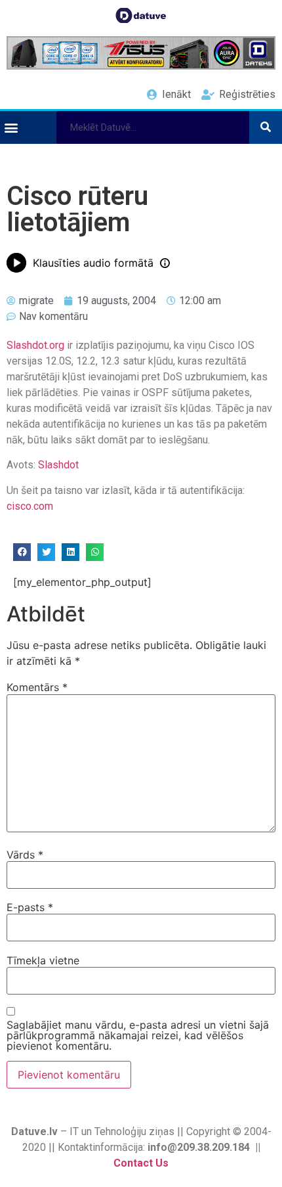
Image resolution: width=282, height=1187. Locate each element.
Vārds (25, 854)
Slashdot (58, 465)
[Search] (265, 127)
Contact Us (141, 1163)
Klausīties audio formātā (93, 262)
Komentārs (37, 687)
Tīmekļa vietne (43, 960)
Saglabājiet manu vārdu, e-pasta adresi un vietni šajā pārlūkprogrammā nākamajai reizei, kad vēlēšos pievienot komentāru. (138, 1035)
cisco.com (30, 506)
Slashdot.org (35, 345)
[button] (11, 127)
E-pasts (30, 907)
